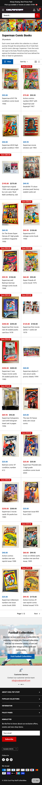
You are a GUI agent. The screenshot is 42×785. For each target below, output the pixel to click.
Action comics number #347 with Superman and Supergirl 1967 (30, 102)
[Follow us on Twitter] (7, 759)
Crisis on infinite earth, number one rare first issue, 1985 (31, 558)
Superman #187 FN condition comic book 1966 (10, 101)
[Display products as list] (39, 62)
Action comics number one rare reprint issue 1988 (9, 558)
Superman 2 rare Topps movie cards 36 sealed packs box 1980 (10, 375)
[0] (38, 10)
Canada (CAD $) (8, 749)
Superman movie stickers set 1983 (30, 146)
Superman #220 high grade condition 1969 (10, 146)
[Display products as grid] (36, 62)
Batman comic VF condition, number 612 (9, 467)
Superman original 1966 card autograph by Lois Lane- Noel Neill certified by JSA (10, 191)
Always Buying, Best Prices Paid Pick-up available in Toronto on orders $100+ (21, 3)
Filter (9, 62)
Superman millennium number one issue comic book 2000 (10, 602)
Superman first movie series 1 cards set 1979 (31, 329)
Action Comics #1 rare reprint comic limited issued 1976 (30, 602)
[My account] (34, 10)
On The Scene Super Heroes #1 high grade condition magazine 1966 (10, 237)
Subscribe (9, 739)
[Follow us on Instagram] (11, 759)
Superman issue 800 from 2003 (31, 513)
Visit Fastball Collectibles (21, 656)
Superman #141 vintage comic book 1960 (30, 236)
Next (36, 614)
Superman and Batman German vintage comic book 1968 (9, 284)
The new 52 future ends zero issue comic (30, 420)
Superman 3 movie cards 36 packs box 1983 (9, 514)
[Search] (37, 15)
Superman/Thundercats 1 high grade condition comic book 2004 (31, 469)
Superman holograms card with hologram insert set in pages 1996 (10, 422)
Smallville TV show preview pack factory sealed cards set (31, 189)
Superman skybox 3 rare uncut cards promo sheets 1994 (30, 374)
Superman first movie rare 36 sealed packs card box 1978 (10, 329)
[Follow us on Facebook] (3, 759)
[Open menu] (3, 10)
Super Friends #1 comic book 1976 (30, 281)
